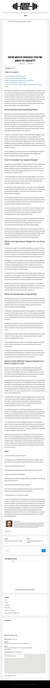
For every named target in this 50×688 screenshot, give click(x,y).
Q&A (7, 86)
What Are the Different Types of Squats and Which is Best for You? (24, 84)
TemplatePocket (25, 684)
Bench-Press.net (10, 635)
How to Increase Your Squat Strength (16, 78)
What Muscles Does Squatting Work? (16, 76)
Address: (6, 642)
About (5, 600)
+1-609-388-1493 (17, 652)
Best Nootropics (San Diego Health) (11, 613)
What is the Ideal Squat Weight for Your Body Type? (20, 80)
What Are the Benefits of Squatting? (16, 82)
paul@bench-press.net (12, 639)
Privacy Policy (7, 607)
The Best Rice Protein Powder (25, 589)
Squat (10, 531)
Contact (6, 602)
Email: (5, 639)
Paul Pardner (7, 605)
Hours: (6, 646)
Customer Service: (8, 652)
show (13, 68)
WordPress (35, 684)
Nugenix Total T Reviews (9, 610)
